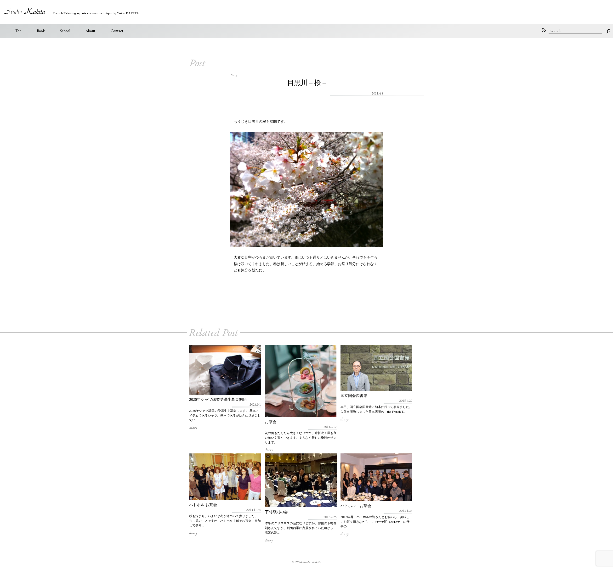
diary (233, 75)
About (90, 30)
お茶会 (270, 422)
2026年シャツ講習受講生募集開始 (218, 399)
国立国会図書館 (354, 396)
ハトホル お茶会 (203, 505)
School (65, 30)
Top (18, 30)
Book (41, 30)
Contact (117, 30)
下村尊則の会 (276, 512)
